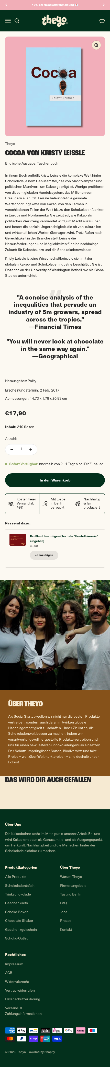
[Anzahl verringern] (11, 449)
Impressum (14, 964)
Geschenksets (16, 903)
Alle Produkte (15, 877)
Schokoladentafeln (20, 886)
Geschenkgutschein (21, 930)
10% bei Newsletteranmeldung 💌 (55, 5)
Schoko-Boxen (16, 912)
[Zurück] (6, 5)
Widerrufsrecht (17, 982)
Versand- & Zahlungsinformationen (23, 1011)
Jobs (63, 912)
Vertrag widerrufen (20, 991)
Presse (65, 921)
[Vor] (104, 5)
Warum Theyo (71, 877)
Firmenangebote (73, 886)
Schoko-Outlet (16, 938)
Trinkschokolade (18, 895)
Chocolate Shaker (19, 921)
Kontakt (66, 930)
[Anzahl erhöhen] (30, 449)
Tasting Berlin (70, 895)
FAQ (63, 903)
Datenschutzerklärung (22, 999)
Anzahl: (11, 439)
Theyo (10, 144)
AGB (8, 973)
